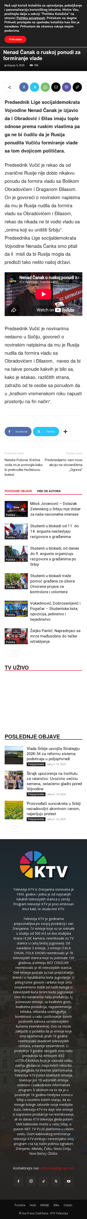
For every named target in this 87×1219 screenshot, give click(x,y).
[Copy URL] (77, 87)
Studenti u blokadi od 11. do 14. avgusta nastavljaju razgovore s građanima (54, 531)
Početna (20, 1205)
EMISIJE (44, 1205)
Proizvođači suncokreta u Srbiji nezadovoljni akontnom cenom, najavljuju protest (54, 808)
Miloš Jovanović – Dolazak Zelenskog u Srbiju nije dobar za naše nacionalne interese (55, 509)
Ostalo (68, 1205)
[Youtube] (68, 1181)
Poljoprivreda (36, 764)
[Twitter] (34, 87)
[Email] (56, 87)
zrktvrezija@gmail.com (57, 1168)
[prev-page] (7, 653)
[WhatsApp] (45, 87)
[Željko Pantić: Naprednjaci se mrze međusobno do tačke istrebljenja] (16, 636)
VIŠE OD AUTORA (49, 491)
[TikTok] (43, 1181)
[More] (65, 431)
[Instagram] (31, 1181)
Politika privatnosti (30, 18)
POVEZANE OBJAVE (18, 491)
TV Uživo (17, 667)
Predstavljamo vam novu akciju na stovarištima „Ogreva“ (63, 465)
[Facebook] (24, 87)
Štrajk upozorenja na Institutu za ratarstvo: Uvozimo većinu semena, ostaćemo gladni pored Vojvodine (54, 780)
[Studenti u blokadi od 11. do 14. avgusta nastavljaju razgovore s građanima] (16, 531)
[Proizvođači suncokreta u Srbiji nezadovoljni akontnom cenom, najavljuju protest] (14, 810)
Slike (56, 1205)
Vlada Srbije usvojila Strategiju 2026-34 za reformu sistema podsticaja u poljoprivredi (53, 753)
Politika (10, 515)
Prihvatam (15, 39)
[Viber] (66, 87)
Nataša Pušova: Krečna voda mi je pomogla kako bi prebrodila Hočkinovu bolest (24, 467)
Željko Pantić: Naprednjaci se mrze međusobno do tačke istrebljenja (55, 636)
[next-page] (15, 653)
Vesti (33, 1205)
